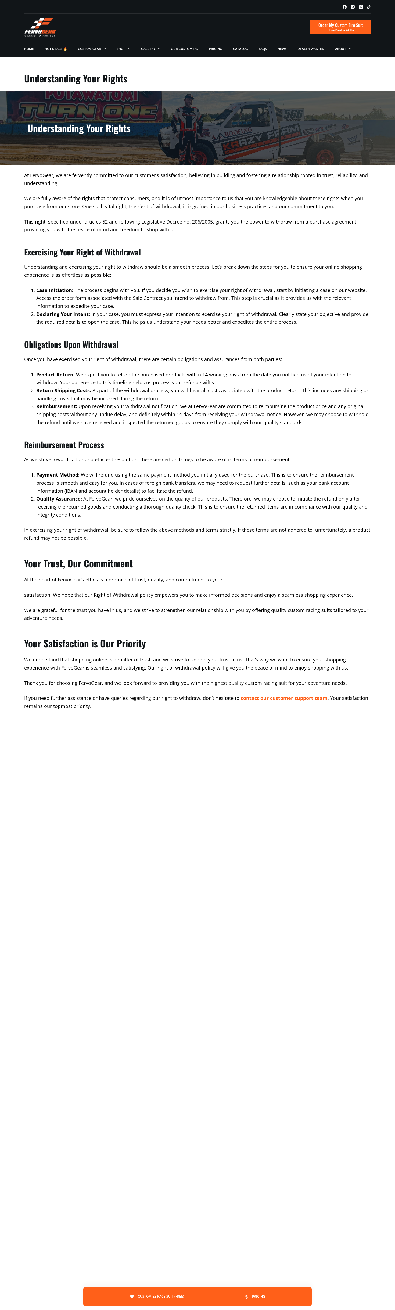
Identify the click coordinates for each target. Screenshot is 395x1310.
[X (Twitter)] (361, 7)
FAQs (263, 48)
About (340, 48)
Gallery (148, 48)
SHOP (121, 48)
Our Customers (184, 48)
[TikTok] (369, 7)
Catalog (240, 48)
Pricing (215, 48)
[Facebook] (345, 7)
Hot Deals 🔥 (56, 48)
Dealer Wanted (310, 48)
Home (29, 48)
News (282, 48)
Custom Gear (89, 48)
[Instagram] (353, 7)
